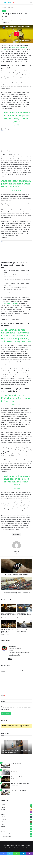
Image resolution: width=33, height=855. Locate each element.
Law (3, 824)
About (6, 847)
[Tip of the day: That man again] (5, 792)
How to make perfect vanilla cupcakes (22, 630)
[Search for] (31, 2)
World (8, 7)
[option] (16, 745)
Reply (10, 658)
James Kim (12, 646)
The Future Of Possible (17, 770)
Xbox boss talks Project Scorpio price (21, 777)
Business (4, 821)
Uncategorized (6, 833)
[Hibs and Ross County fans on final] (5, 786)
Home (4, 7)
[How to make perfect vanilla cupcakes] (24, 624)
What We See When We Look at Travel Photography (7, 631)
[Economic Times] (10, 2)
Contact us (25, 847)
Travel (12, 7)
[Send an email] (7, 20)
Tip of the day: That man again (19, 790)
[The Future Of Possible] (5, 772)
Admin (5, 20)
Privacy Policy (12, 847)
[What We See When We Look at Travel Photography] (8, 624)
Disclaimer (19, 847)
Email (3, 695)
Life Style (4, 804)
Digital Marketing (6, 836)
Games (3, 812)
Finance (4, 829)
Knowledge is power (16, 763)
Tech (3, 807)
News (3, 826)
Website (3, 701)
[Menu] (2, 2)
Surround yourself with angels (9, 303)
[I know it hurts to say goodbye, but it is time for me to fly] (24, 608)
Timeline (16, 534)
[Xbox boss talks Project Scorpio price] (5, 779)
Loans (3, 831)
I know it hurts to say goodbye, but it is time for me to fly (24, 614)
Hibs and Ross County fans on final (20, 783)
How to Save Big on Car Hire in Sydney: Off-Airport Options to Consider (8, 614)
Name (3, 690)
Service (4, 819)
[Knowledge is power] (5, 765)
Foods (3, 817)
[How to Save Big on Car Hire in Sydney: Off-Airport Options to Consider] (8, 608)
